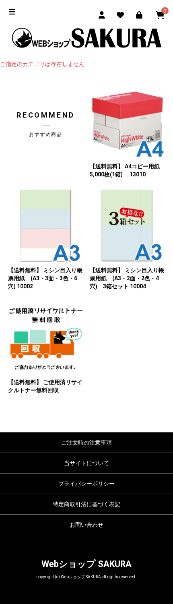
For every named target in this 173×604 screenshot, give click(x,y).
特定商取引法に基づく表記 (86, 504)
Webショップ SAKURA (86, 564)
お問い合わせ (86, 524)
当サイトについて (86, 463)
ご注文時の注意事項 (86, 442)
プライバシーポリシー (86, 483)
